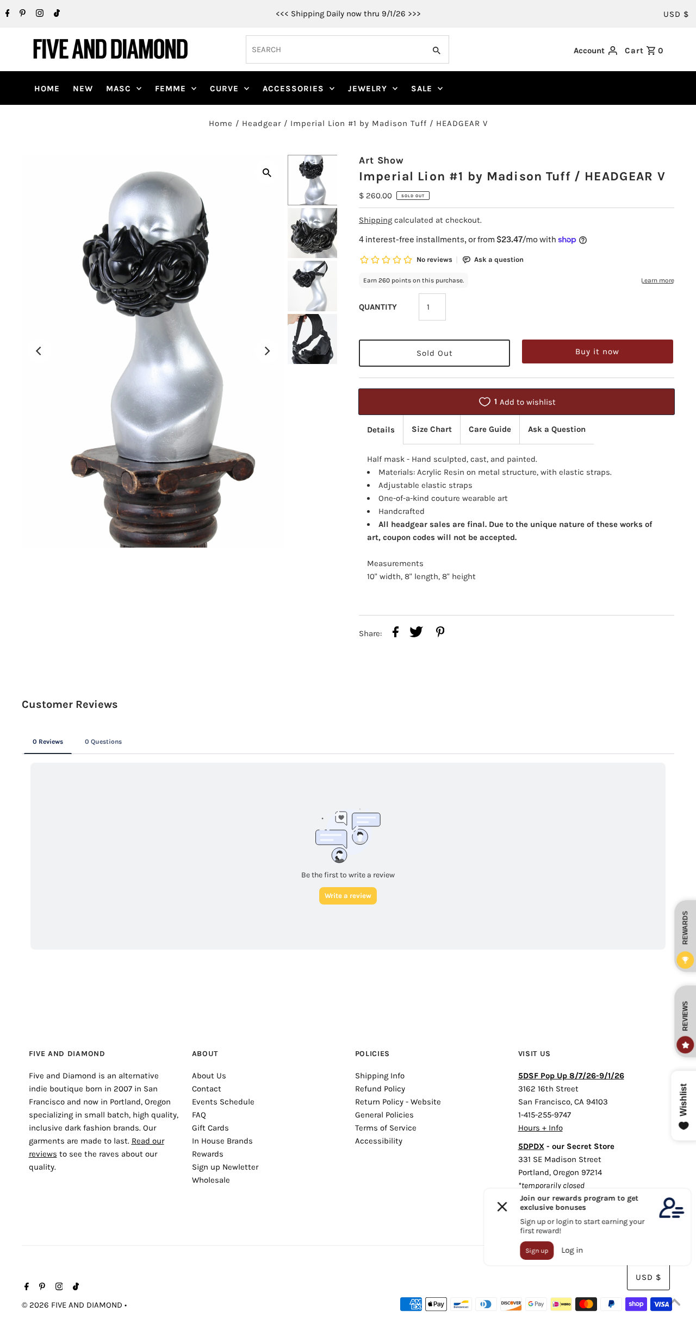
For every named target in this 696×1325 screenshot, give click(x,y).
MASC (118, 88)
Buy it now (597, 351)
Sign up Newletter (225, 1167)
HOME (47, 88)
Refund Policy (380, 1089)
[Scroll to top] (674, 1303)
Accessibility (378, 1141)
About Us (209, 1076)
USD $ (676, 14)
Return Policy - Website (398, 1102)
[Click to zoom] (267, 172)
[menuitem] (47, 88)
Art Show (381, 160)
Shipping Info (380, 1076)
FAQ (199, 1115)
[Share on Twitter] (416, 633)
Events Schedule (223, 1102)
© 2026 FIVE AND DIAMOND (73, 1305)
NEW (83, 88)
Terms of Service (386, 1128)
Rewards (207, 1154)
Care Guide (490, 429)
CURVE (224, 88)
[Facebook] (6, 14)
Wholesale (211, 1180)
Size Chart (432, 429)
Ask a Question (557, 429)
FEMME (170, 88)
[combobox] (334, 49)
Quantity (378, 307)
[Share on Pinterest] (440, 633)
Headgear (261, 123)
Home (221, 123)
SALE (421, 88)
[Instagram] (38, 14)
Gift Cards (210, 1128)
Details (381, 430)
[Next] (267, 351)
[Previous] (39, 351)
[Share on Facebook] (396, 633)
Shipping (375, 220)
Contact (206, 1089)
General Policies (384, 1115)
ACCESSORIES (293, 88)
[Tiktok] (55, 14)
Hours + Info (540, 1128)
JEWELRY (367, 88)
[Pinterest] (21, 14)
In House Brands (222, 1141)
